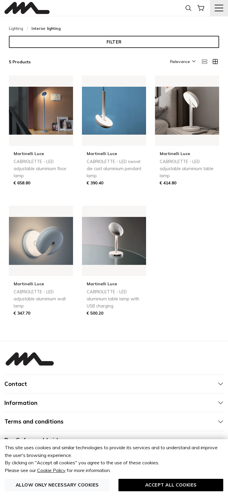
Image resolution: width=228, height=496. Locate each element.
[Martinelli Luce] (27, 8)
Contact (15, 383)
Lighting (16, 28)
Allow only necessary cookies (57, 485)
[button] (182, 62)
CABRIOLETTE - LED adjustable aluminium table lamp (186, 168)
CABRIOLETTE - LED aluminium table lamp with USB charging (113, 299)
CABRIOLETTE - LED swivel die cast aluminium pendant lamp (114, 168)
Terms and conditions (34, 421)
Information (20, 402)
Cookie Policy (51, 470)
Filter (114, 42)
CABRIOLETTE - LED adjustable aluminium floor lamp (40, 168)
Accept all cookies (171, 485)
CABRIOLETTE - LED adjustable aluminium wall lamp (40, 299)
